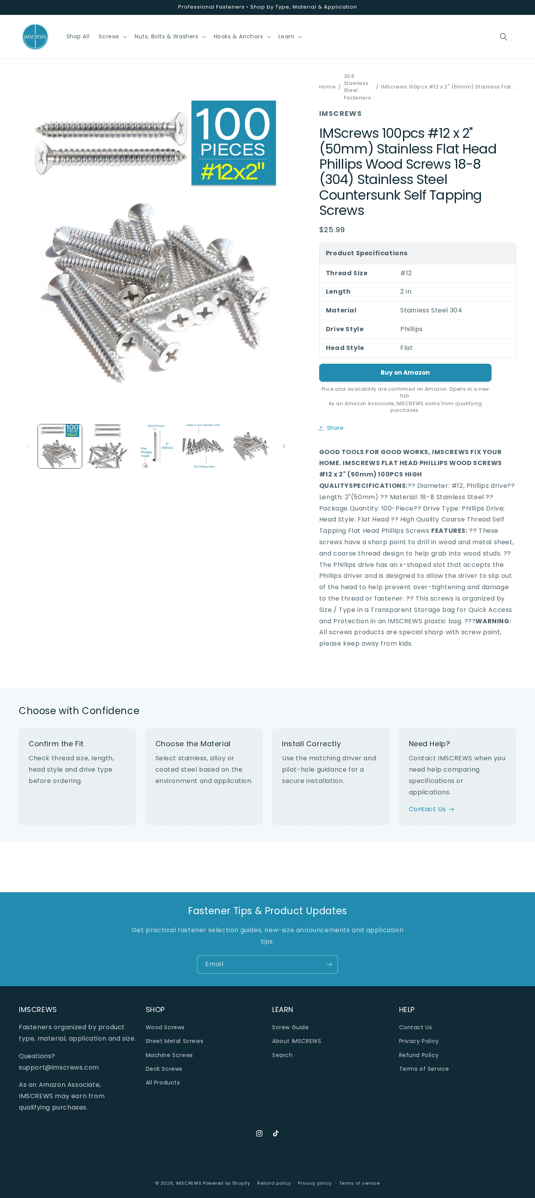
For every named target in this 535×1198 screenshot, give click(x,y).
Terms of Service (424, 1069)
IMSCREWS (189, 1183)
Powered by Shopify (226, 1183)
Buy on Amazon (405, 372)
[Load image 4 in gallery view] (203, 446)
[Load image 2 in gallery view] (108, 446)
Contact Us (427, 809)
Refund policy (274, 1183)
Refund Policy (419, 1055)
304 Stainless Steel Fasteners (357, 87)
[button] (112, 36)
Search (282, 1055)
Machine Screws (169, 1055)
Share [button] (335, 428)
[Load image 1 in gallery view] (60, 446)
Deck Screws (164, 1069)
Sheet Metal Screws (175, 1041)
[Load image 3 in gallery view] (155, 446)
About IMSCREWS (296, 1041)
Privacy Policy (419, 1041)
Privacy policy (315, 1183)
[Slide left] (27, 446)
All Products (163, 1082)
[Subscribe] (329, 964)
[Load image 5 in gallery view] (251, 446)
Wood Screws (165, 1027)
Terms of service (359, 1183)
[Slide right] (284, 446)
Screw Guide (290, 1027)
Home (327, 86)
